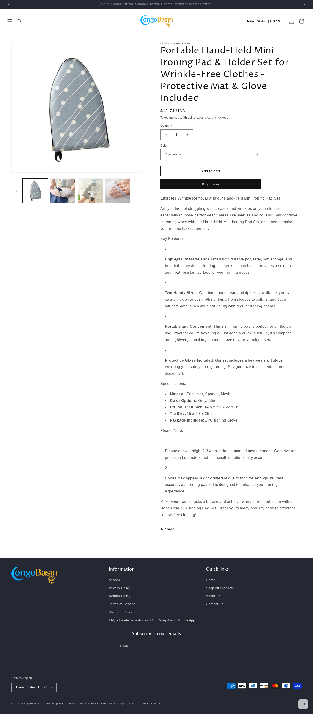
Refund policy (54, 703)
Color (164, 145)
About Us (213, 596)
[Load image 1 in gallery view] (35, 190)
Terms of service (101, 703)
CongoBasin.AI (31, 703)
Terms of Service (122, 604)
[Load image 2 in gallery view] (62, 190)
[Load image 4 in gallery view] (117, 190)
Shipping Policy (121, 612)
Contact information (153, 703)
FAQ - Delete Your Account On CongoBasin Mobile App (152, 620)
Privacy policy (77, 703)
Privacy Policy (120, 588)
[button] (10, 21)
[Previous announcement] (9, 4)
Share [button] (169, 529)
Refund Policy (120, 596)
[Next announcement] (304, 4)
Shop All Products (220, 588)
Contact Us (214, 604)
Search (114, 580)
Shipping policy (126, 703)
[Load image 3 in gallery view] (90, 190)
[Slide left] (16, 191)
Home (210, 580)
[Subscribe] (192, 646)
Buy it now (211, 184)
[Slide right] (137, 191)
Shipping (189, 117)
